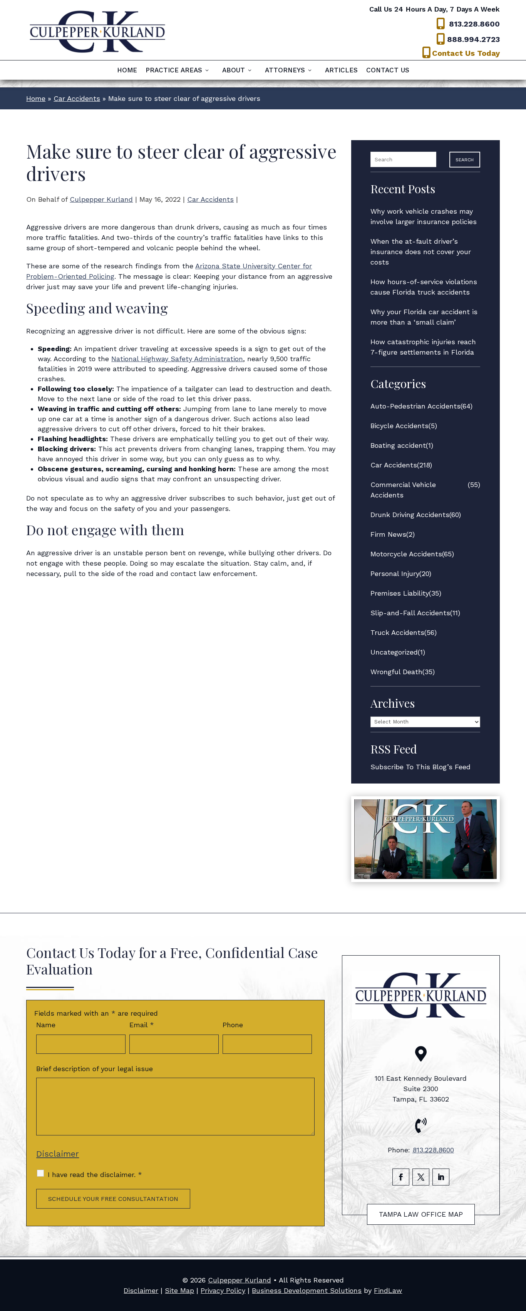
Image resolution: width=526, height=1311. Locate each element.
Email (141, 1025)
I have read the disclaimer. (95, 1174)
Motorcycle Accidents (406, 554)
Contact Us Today (466, 53)
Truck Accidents (397, 632)
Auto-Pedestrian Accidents (415, 406)
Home (127, 70)
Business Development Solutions (307, 1290)
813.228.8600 (474, 23)
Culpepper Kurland (101, 199)
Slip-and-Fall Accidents (410, 613)
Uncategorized (394, 652)
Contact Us (387, 70)
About (233, 70)
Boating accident (398, 445)
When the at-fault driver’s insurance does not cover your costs (420, 251)
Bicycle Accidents (399, 426)
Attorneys (285, 70)
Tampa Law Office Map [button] (421, 1214)
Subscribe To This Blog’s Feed (420, 767)
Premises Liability (399, 593)
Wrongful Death (396, 672)
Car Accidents (210, 199)
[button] (518, 1255)
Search (465, 159)
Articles (341, 70)
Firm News (388, 534)
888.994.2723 (473, 39)
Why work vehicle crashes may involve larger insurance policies (423, 216)
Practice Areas (174, 70)
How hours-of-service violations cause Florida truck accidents (423, 287)
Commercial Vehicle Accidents (403, 490)
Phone (233, 1025)
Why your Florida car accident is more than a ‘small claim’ (423, 317)
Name (45, 1025)
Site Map (179, 1290)
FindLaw (388, 1290)
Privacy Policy (223, 1290)
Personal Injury (394, 573)
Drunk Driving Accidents (409, 515)
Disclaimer (57, 1154)
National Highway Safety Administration (177, 359)
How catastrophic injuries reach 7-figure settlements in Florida (423, 347)
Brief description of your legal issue (94, 1069)
